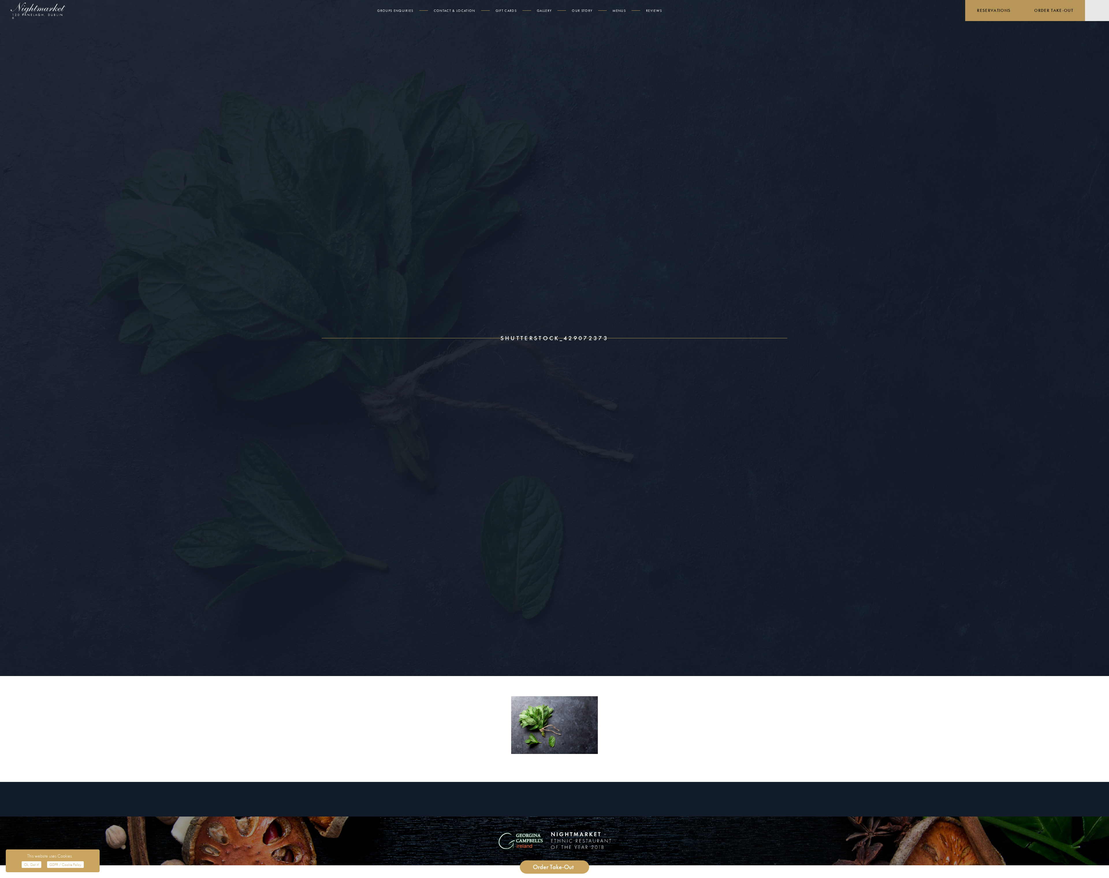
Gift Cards (506, 10)
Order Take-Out (1053, 10)
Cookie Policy (65, 864)
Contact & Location (454, 10)
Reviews (654, 10)
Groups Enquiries (395, 10)
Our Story (582, 10)
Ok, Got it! (31, 864)
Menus (619, 10)
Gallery (544, 10)
